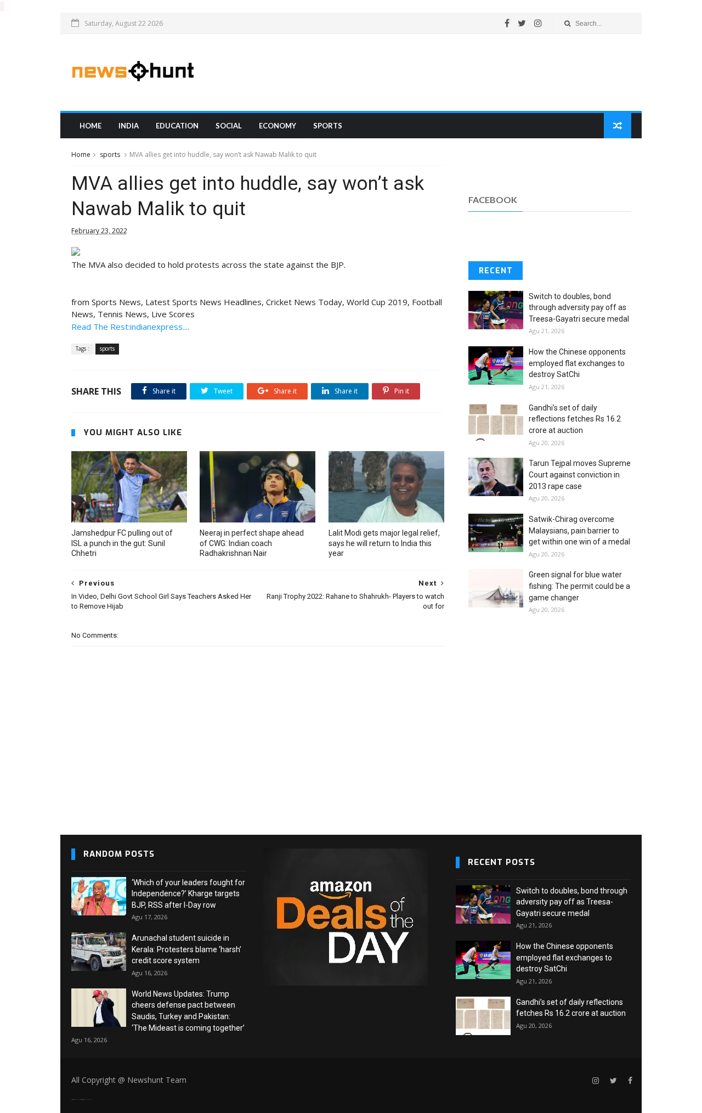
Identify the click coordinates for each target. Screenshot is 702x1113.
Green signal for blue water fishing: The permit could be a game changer (579, 586)
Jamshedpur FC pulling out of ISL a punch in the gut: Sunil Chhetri (122, 543)
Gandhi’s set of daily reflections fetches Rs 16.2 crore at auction (575, 419)
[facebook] (507, 23)
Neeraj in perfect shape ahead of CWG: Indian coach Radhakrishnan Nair (252, 543)
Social (229, 125)
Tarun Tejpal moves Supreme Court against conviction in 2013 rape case (580, 474)
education (177, 125)
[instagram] (538, 23)
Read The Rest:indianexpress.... (130, 326)
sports (327, 125)
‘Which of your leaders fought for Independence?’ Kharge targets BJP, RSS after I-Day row (188, 893)
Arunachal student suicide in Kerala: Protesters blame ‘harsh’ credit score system (186, 949)
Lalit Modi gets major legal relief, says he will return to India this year (384, 543)
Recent (496, 271)
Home (90, 125)
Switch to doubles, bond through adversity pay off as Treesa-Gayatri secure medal (579, 307)
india (128, 125)
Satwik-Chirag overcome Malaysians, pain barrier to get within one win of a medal (579, 530)
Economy (277, 125)
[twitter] (522, 23)
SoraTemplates (78, 1099)
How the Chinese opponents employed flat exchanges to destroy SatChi (577, 363)
